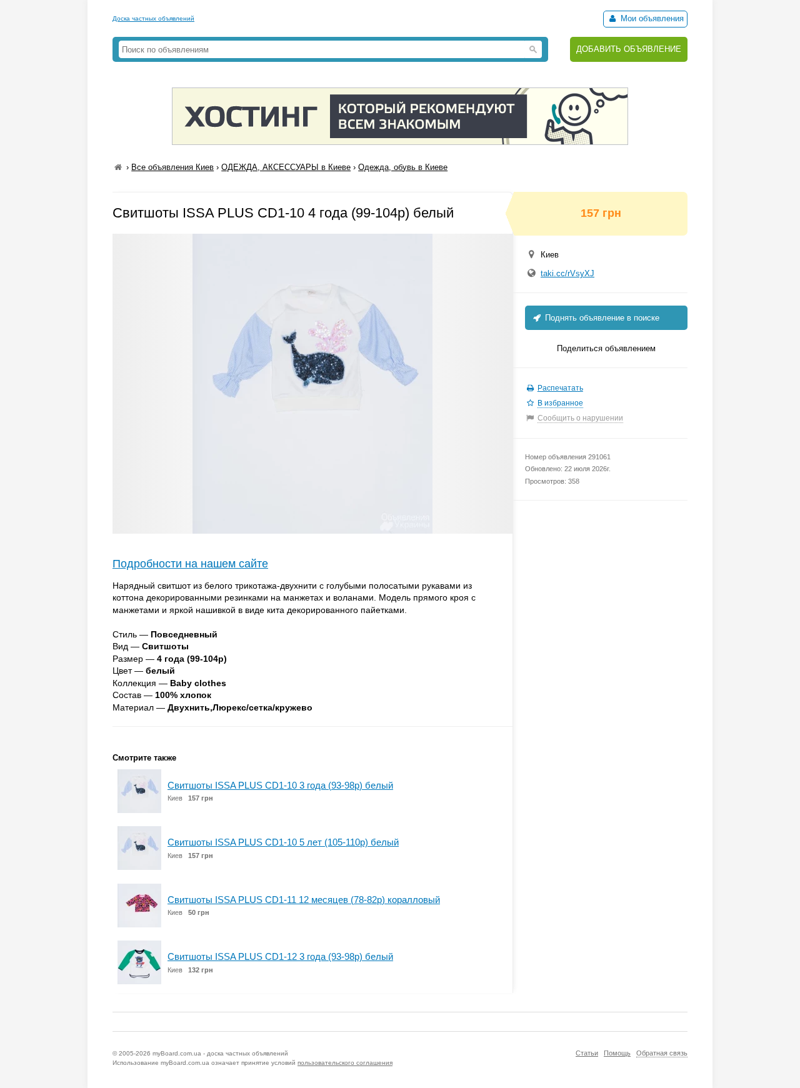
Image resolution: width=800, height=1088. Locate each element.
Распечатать (560, 388)
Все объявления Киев (172, 167)
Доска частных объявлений (153, 18)
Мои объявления (651, 18)
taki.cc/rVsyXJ (567, 273)
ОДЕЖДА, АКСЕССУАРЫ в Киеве (286, 167)
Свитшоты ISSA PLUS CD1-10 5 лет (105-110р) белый (283, 842)
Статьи (587, 1053)
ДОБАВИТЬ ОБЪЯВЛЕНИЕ (628, 49)
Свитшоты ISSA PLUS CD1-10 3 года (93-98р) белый (280, 785)
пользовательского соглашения (345, 1062)
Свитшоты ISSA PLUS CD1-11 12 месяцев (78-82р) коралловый (304, 899)
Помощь (617, 1053)
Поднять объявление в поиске (600, 317)
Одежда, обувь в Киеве (403, 167)
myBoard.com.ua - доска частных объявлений (220, 1053)
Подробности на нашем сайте (190, 563)
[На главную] (118, 167)
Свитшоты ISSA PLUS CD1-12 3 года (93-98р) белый (280, 956)
